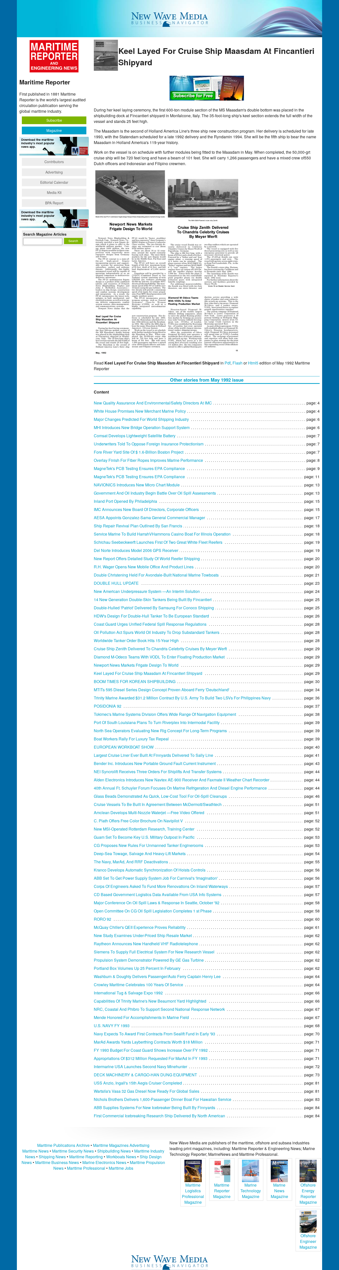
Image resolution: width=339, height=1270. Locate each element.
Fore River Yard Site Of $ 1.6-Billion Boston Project (138, 452)
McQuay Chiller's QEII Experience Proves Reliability (140, 927)
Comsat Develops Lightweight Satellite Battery (134, 435)
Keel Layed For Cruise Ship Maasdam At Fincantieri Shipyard (148, 673)
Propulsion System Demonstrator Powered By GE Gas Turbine (149, 960)
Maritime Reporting (86, 1157)
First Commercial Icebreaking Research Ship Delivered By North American (159, 1116)
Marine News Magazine (279, 1190)
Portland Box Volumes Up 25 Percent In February (137, 968)
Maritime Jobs (121, 1168)
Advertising (54, 172)
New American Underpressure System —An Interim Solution (147, 591)
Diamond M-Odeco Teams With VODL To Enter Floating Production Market (159, 657)
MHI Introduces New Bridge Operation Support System (142, 427)
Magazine (54, 130)
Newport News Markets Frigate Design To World (136, 665)
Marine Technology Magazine (250, 1190)
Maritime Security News (73, 1151)
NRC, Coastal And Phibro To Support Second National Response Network (159, 1009)
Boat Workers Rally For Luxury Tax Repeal (131, 739)
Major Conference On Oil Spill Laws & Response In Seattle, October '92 (156, 903)
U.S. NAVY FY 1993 (112, 1025)
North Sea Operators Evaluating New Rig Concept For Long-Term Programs (160, 730)
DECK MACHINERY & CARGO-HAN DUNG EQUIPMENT (145, 1075)
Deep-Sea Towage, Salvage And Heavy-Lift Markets (140, 853)
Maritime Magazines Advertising (121, 1145)
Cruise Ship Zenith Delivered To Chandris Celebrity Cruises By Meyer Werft (160, 649)
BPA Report (54, 202)
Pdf (228, 363)
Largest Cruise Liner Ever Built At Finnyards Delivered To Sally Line (153, 755)
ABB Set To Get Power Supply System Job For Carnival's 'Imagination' (156, 878)
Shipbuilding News (114, 1151)
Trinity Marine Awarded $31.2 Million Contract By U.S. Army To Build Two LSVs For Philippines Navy (182, 698)
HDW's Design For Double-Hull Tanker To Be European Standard (151, 616)
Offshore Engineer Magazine (308, 1241)
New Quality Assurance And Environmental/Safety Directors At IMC (153, 403)
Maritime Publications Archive (63, 1145)
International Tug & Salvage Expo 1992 (128, 993)
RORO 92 (102, 919)
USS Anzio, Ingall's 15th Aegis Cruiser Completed (138, 1083)
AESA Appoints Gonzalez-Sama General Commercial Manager (149, 517)
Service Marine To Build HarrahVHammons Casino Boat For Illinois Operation (162, 534)
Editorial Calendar (54, 182)
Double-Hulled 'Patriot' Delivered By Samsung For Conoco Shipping (154, 608)
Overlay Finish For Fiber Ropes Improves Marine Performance (148, 460)
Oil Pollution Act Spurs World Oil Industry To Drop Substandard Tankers (156, 632)
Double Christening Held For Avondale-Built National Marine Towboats (156, 575)
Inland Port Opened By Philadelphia (125, 501)
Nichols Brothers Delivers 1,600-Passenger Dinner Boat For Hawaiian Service (162, 1099)
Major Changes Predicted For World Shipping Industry (141, 419)
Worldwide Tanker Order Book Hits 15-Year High (136, 640)
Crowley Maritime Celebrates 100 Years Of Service (138, 984)
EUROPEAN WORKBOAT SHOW (124, 747)
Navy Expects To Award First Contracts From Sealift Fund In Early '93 (154, 1034)
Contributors (54, 161)
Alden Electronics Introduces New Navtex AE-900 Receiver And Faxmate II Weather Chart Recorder (181, 780)
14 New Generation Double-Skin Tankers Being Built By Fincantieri (153, 599)
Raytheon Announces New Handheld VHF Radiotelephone (146, 943)
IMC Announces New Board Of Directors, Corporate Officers (146, 509)
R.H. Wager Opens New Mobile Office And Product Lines (144, 567)
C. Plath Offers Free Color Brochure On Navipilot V (138, 821)
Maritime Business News (57, 1162)
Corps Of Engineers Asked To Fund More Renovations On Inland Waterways (161, 886)
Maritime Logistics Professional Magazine (193, 1193)
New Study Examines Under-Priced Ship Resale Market (143, 935)
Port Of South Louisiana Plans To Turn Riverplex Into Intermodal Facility (157, 722)
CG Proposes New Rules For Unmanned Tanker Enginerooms (148, 845)
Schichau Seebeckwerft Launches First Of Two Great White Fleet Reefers (158, 542)
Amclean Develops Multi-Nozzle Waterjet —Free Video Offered (149, 812)
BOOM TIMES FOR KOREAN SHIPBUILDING (134, 681)
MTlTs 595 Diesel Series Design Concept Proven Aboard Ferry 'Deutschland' (161, 689)
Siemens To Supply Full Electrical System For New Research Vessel (154, 952)
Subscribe (54, 120)
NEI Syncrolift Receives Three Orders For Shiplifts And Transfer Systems (158, 771)
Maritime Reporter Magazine (222, 1190)
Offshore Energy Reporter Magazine (308, 1193)
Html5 (253, 363)
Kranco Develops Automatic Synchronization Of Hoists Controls (149, 870)
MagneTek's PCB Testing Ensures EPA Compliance (139, 468)
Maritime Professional (86, 1168)
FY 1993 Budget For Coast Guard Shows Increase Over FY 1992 (151, 1050)
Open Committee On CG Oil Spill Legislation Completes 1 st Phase (153, 911)
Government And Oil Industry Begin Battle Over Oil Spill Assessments (155, 493)
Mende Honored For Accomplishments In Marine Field (141, 1017)
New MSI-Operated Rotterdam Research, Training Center (144, 829)
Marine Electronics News (104, 1162)
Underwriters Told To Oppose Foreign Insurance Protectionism (148, 444)
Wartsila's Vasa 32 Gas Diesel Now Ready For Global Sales (146, 1091)
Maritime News (35, 1151)
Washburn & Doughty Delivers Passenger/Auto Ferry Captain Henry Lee (157, 976)
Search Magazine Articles (45, 234)
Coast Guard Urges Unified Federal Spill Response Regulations (150, 624)
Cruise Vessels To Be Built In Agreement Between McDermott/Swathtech (158, 804)
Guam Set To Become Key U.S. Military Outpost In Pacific (144, 837)
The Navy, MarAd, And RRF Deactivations (131, 862)
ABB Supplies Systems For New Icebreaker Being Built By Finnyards (154, 1107)
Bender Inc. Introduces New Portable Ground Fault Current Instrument (155, 763)
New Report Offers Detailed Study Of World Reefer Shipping (147, 558)
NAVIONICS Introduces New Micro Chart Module (137, 485)
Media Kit (54, 192)
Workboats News (121, 1157)
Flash (237, 363)
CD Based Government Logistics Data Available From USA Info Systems (157, 894)
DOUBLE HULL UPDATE (116, 583)
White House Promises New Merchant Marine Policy (140, 411)
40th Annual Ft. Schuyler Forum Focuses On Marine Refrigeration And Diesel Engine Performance (180, 788)
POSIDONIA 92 (107, 706)
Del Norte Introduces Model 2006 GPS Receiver (136, 550)
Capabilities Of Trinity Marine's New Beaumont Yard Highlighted (150, 1001)
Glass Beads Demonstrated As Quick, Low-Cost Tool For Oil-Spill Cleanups (160, 796)
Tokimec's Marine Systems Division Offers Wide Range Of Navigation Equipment (165, 714)
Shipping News (52, 1157)
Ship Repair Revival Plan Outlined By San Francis (138, 526)
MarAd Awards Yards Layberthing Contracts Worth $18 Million (148, 1042)
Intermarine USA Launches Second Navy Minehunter (140, 1066)
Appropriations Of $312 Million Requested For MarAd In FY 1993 (150, 1058)
